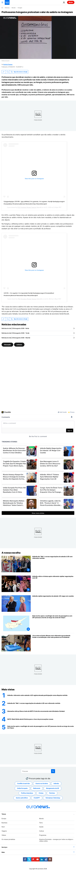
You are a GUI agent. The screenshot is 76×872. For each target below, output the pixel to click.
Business (4, 822)
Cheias (41, 793)
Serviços (4, 847)
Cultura (41, 831)
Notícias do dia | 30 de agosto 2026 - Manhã (16, 338)
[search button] (53, 771)
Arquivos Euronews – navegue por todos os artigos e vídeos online (56, 840)
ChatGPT (37, 798)
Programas (42, 835)
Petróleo (52, 793)
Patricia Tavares (7, 64)
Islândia (56, 783)
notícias (19, 344)
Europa (4, 818)
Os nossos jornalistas (8, 839)
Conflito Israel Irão (23, 783)
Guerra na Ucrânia (42, 783)
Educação (7, 344)
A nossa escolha (11, 552)
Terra (41, 822)
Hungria (20, 7)
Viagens (4, 831)
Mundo (14, 7)
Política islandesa (27, 793)
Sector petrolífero (22, 798)
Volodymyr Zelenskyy (53, 798)
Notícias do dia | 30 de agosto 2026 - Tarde (15, 333)
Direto (71, 2)
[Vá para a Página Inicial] (7, 2)
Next (3, 827)
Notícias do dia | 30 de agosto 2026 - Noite (15, 328)
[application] (38, 37)
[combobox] (38, 771)
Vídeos (4, 835)
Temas (4, 814)
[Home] (2, 7)
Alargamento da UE (52, 788)
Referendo (36, 788)
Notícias (7, 7)
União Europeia (22, 788)
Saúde (41, 827)
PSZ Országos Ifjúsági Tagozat (26, 207)
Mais (3, 852)
